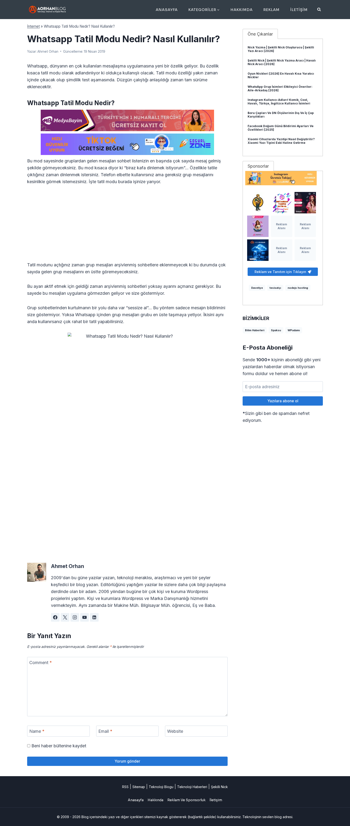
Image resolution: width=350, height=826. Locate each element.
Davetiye (257, 287)
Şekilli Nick (219, 787)
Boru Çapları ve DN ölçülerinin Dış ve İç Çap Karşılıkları (281, 114)
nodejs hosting (298, 287)
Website (175, 731)
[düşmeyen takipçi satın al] (305, 202)
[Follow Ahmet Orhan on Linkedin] (94, 617)
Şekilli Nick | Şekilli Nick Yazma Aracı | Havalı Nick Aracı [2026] (282, 62)
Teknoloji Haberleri (192, 787)
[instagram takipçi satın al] (281, 202)
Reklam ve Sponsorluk (186, 800)
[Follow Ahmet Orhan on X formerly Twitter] (65, 617)
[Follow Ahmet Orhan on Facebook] (55, 617)
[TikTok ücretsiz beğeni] (127, 144)
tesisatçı (275, 287)
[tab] (260, 34)
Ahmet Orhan (47, 51)
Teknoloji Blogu (161, 787)
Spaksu (276, 330)
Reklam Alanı (281, 226)
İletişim (299, 9)
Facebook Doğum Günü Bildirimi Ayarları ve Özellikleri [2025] (281, 127)
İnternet (33, 26)
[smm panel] (127, 120)
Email (105, 731)
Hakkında (155, 800)
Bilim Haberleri (254, 330)
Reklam (271, 9)
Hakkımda (241, 9)
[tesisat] (258, 202)
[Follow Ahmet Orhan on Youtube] (84, 617)
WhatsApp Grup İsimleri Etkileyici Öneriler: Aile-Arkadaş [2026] (280, 88)
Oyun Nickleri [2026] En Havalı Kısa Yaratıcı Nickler (281, 75)
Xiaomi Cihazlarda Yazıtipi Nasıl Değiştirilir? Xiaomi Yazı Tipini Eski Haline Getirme (281, 141)
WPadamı (294, 330)
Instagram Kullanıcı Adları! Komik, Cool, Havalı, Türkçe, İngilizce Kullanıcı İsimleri (279, 101)
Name (37, 731)
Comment (40, 662)
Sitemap (138, 787)
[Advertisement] (127, 226)
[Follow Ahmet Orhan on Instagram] (74, 617)
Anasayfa (167, 9)
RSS (125, 787)
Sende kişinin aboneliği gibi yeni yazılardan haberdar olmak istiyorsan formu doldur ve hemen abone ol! (281, 366)
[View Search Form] (319, 9)
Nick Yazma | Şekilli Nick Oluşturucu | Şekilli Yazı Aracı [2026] (281, 49)
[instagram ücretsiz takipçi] (282, 178)
